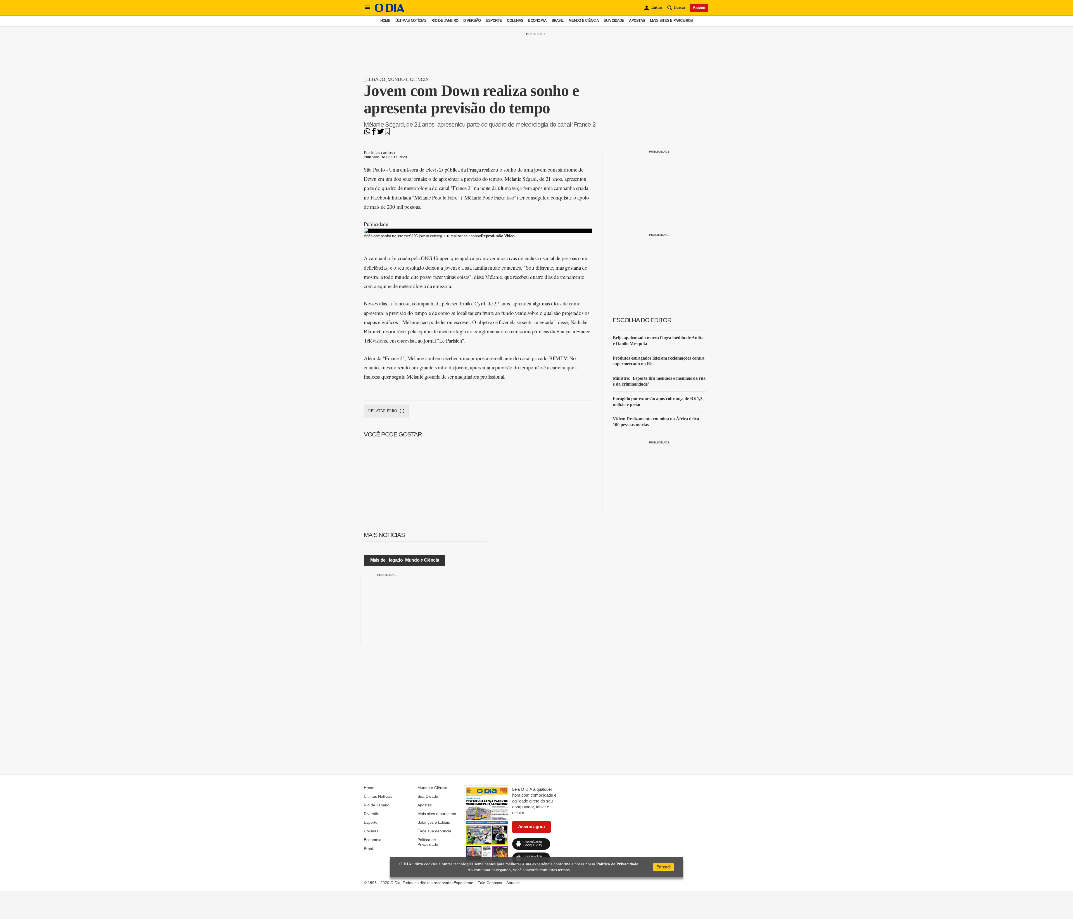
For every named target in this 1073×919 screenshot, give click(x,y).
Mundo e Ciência (584, 20)
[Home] (389, 10)
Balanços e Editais (433, 822)
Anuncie (513, 882)
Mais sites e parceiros (671, 20)
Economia (537, 20)
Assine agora (531, 826)
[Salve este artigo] (387, 133)
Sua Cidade (614, 20)
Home (385, 20)
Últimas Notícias (410, 20)
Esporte (494, 20)
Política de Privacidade (427, 841)
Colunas (515, 20)
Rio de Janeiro (444, 20)
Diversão (472, 20)
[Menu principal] (367, 7)
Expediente (463, 882)
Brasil (558, 20)
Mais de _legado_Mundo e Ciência (404, 560)
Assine (699, 7)
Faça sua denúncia (434, 831)
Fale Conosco (490, 882)
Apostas (637, 20)
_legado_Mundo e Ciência (396, 79)
